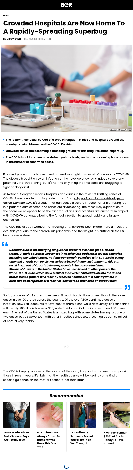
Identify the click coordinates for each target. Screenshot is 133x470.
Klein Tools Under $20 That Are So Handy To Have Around (115, 438)
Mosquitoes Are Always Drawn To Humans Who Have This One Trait (48, 440)
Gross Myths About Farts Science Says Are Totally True (16, 436)
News (6, 15)
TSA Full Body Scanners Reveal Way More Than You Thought (81, 438)
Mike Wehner (14, 39)
